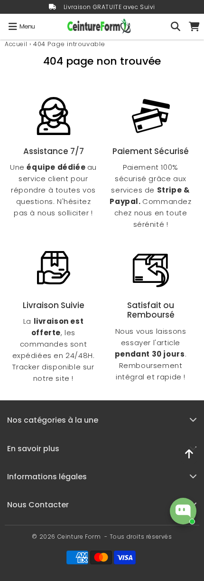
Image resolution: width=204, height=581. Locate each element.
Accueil (16, 44)
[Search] (175, 26)
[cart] (194, 26)
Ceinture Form (79, 537)
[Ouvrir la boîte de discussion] (183, 511)
